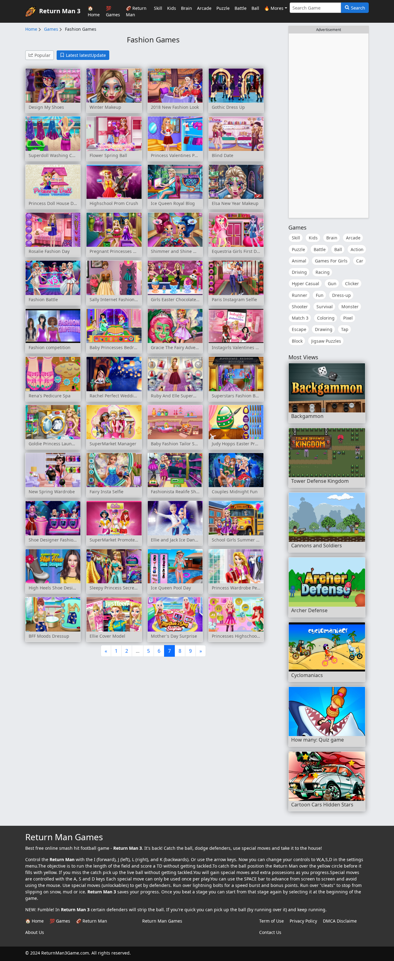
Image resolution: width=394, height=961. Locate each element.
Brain (186, 8)
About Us (34, 932)
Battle (241, 8)
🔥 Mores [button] (273, 8)
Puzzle (223, 8)
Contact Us (270, 932)
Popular (42, 55)
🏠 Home (94, 11)
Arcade (204, 8)
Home (31, 29)
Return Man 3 (59, 10)
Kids (171, 8)
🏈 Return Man (136, 11)
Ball (255, 8)
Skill (158, 8)
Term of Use (271, 921)
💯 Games (113, 11)
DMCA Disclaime (340, 921)
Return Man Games (162, 921)
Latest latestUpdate (86, 55)
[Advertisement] (328, 125)
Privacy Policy (303, 921)
